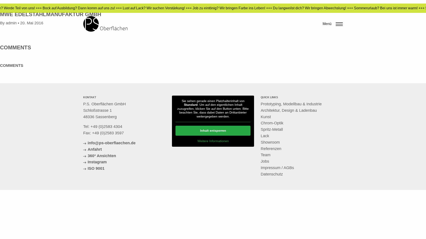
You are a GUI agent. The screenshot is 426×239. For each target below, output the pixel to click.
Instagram (97, 162)
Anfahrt (95, 149)
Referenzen (271, 148)
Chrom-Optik (272, 123)
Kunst (266, 117)
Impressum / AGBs (277, 168)
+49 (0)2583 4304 (106, 126)
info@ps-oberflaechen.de (112, 143)
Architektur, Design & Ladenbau (289, 110)
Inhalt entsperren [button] (213, 130)
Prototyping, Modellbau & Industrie (291, 104)
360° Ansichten (102, 156)
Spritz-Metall (272, 129)
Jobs (265, 161)
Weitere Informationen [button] (213, 141)
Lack (265, 136)
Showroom (270, 142)
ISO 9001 (96, 168)
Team (265, 155)
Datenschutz (272, 174)
